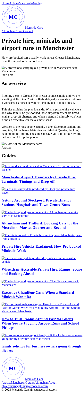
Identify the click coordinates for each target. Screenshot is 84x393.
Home (5, 3)
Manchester (26, 3)
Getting (37, 3)
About (19, 31)
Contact (28, 31)
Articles (14, 3)
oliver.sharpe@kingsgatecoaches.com (25, 386)
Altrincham (8, 31)
